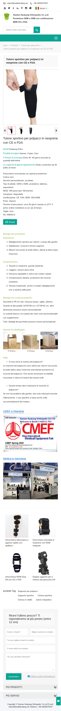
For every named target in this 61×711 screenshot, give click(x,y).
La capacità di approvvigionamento (19, 164)
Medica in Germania (14, 458)
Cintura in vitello (25, 600)
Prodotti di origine (11, 153)
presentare (14, 676)
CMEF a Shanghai (13, 411)
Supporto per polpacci (28, 591)
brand (6, 149)
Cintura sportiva (45, 595)
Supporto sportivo (26, 595)
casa (5, 45)
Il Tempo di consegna (13, 157)
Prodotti (14, 45)
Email (10, 221)
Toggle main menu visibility (56, 38)
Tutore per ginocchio (30, 45)
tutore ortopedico (43, 600)
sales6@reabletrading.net (17, 3)
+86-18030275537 (40, 3)
